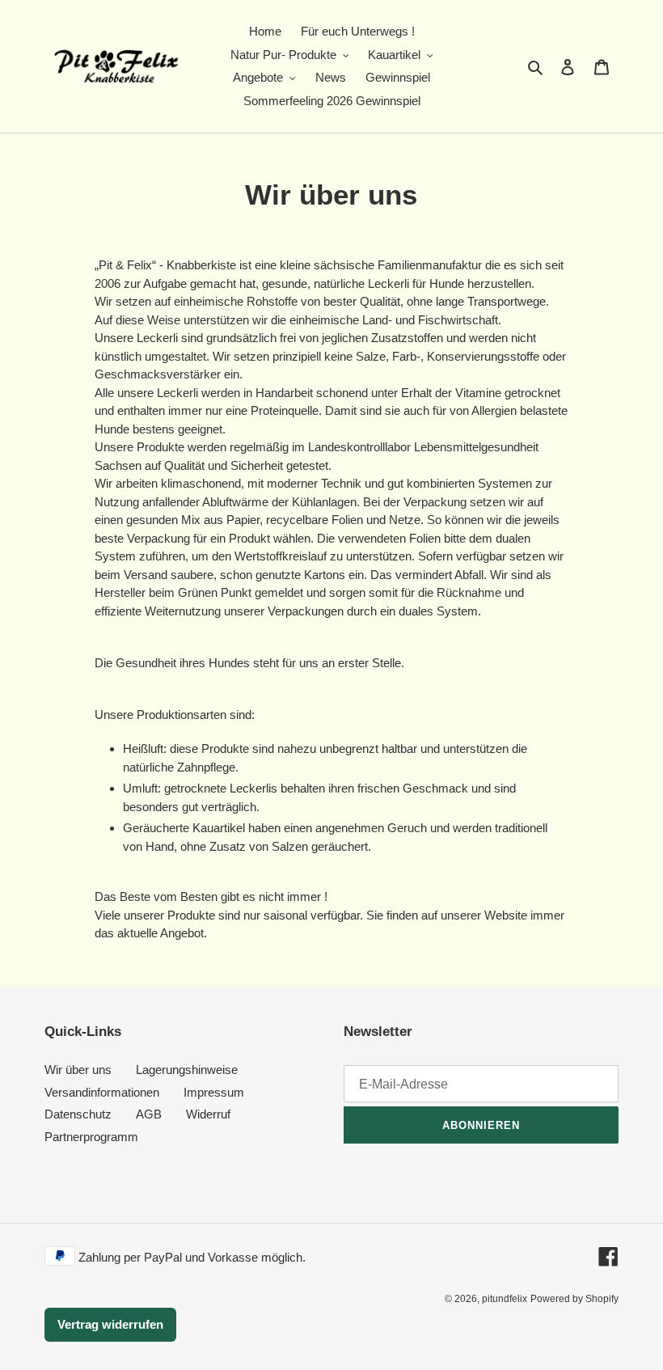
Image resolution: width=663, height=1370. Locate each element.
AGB (149, 1114)
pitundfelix (504, 1298)
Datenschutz (78, 1114)
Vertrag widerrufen (110, 1324)
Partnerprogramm (91, 1137)
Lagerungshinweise (187, 1069)
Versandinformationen (101, 1092)
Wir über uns (78, 1069)
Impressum (214, 1092)
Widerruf (208, 1114)
